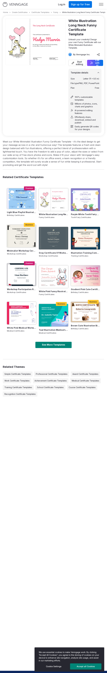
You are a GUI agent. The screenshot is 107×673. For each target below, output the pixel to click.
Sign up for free (80, 4)
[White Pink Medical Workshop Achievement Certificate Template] (21, 313)
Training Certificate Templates (18, 387)
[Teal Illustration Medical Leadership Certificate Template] (53, 315)
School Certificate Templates (50, 387)
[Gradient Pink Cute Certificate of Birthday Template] (85, 275)
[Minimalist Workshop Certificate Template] (21, 236)
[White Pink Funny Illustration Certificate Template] (53, 276)
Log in (61, 4)
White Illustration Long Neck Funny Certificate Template (53, 214)
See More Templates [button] (53, 344)
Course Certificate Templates (82, 387)
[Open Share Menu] (98, 54)
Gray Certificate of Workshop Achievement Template (53, 253)
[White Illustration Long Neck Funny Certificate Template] (53, 199)
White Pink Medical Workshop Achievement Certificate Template (21, 328)
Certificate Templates (40, 12)
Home (5, 12)
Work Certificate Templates (17, 380)
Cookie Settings (53, 666)
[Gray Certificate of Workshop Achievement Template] (53, 238)
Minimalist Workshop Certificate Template (21, 251)
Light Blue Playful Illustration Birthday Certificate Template (21, 212)
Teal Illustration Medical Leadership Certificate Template (53, 330)
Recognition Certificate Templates (20, 394)
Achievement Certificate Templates (51, 380)
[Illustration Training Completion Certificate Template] (85, 238)
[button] (77, 63)
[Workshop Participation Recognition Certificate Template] (21, 274)
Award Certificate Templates (85, 374)
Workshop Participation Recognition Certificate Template (21, 289)
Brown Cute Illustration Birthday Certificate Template (85, 325)
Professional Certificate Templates (51, 374)
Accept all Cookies (86, 666)
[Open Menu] (101, 4)
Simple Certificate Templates (17, 374)
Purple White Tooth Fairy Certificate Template (85, 214)
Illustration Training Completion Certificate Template (85, 253)
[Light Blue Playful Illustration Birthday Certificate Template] (21, 198)
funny (55, 12)
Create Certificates (20, 12)
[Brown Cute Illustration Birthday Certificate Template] (85, 312)
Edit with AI (97, 63)
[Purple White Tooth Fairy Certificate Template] (85, 199)
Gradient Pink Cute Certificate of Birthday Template (85, 289)
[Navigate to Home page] (15, 4)
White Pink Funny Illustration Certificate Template (53, 291)
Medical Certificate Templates (85, 380)
